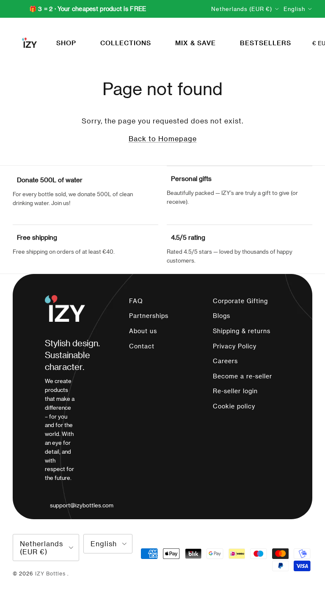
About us (143, 330)
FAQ (136, 300)
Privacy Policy (234, 346)
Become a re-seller (242, 376)
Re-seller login (235, 390)
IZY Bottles (51, 573)
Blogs (221, 315)
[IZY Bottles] (29, 43)
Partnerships (148, 315)
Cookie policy (234, 406)
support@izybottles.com (81, 505)
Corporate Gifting (240, 300)
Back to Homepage (163, 138)
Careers (225, 360)
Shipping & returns (241, 330)
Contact (141, 346)
